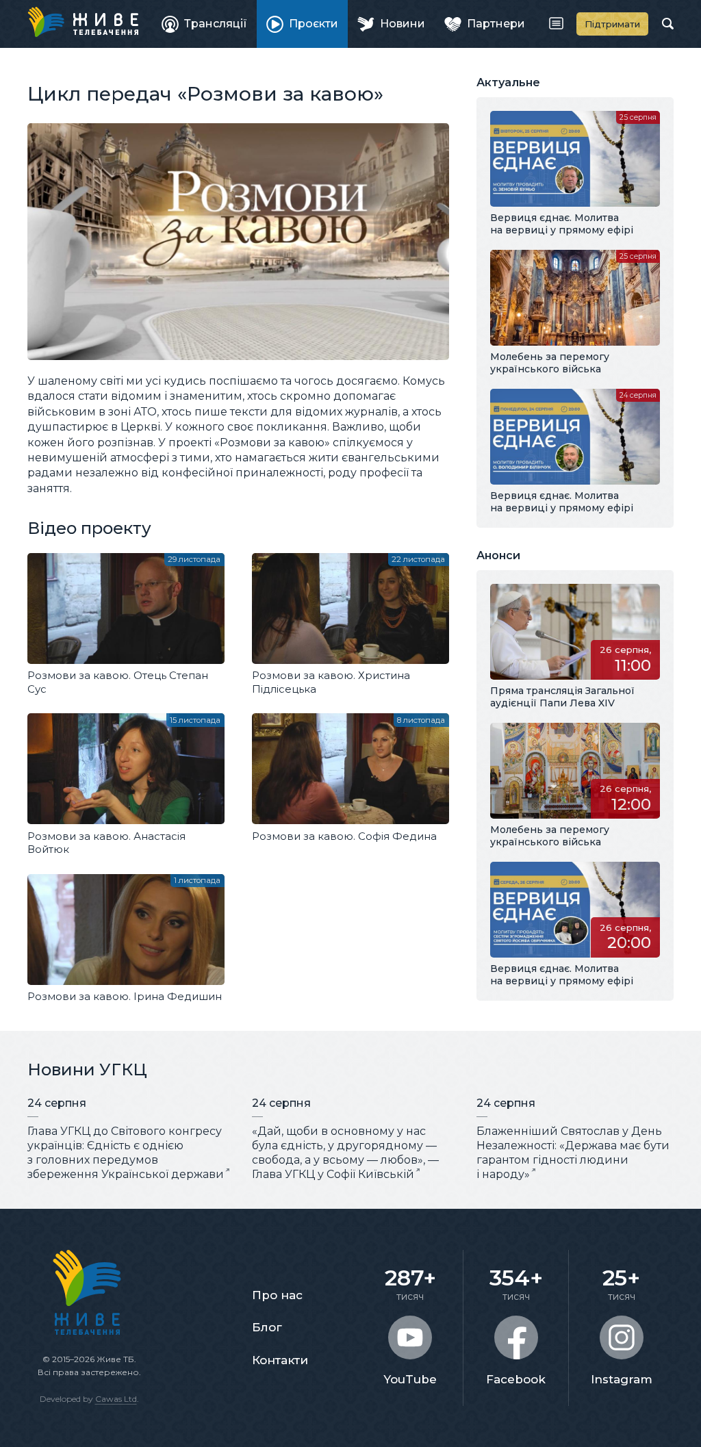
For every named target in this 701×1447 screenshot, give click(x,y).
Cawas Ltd (116, 1399)
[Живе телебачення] (82, 22)
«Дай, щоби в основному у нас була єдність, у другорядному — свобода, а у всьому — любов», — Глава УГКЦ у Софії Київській (345, 1152)
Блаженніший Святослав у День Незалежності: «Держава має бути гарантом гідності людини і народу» (573, 1152)
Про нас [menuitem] (277, 1295)
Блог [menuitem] (267, 1327)
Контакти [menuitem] (280, 1360)
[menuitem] (204, 24)
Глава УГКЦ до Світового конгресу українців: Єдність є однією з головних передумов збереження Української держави (125, 1152)
